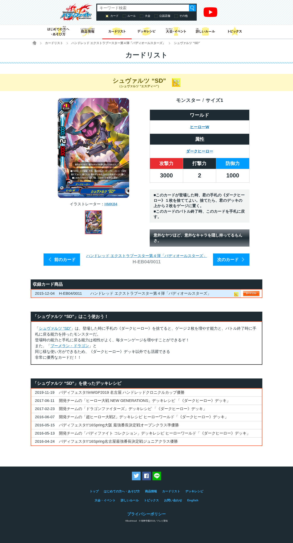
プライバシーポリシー (146, 514)
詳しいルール (130, 500)
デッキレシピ (194, 491)
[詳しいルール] (205, 31)
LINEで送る (157, 476)
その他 (183, 15)
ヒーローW (199, 127)
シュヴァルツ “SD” (55, 328)
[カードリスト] (117, 31)
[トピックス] (234, 31)
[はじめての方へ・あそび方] (58, 31)
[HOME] (34, 43)
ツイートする (136, 476)
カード (114, 15)
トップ (94, 491)
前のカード (65, 259)
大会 (147, 15)
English (192, 500)
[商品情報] (87, 31)
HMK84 (110, 204)
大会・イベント (105, 500)
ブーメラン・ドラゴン (69, 346)
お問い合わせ (173, 500)
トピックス (151, 500)
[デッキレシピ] (146, 31)
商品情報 (151, 491)
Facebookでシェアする (146, 476)
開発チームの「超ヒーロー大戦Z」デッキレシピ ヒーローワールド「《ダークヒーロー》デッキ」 (143, 417)
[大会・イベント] (176, 31)
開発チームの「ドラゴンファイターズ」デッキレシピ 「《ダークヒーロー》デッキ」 (133, 409)
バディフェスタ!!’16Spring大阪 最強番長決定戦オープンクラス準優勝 (119, 425)
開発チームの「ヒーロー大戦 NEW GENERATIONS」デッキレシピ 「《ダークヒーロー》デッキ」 (144, 400)
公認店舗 (164, 15)
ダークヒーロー (199, 151)
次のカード (228, 259)
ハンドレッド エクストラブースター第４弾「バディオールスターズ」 (118, 43)
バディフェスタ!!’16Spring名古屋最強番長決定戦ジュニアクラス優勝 (118, 441)
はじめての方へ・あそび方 (122, 491)
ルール (131, 15)
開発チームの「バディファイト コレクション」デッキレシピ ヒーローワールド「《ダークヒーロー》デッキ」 (154, 433)
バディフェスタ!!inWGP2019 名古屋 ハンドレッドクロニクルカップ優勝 (121, 392)
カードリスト (54, 43)
